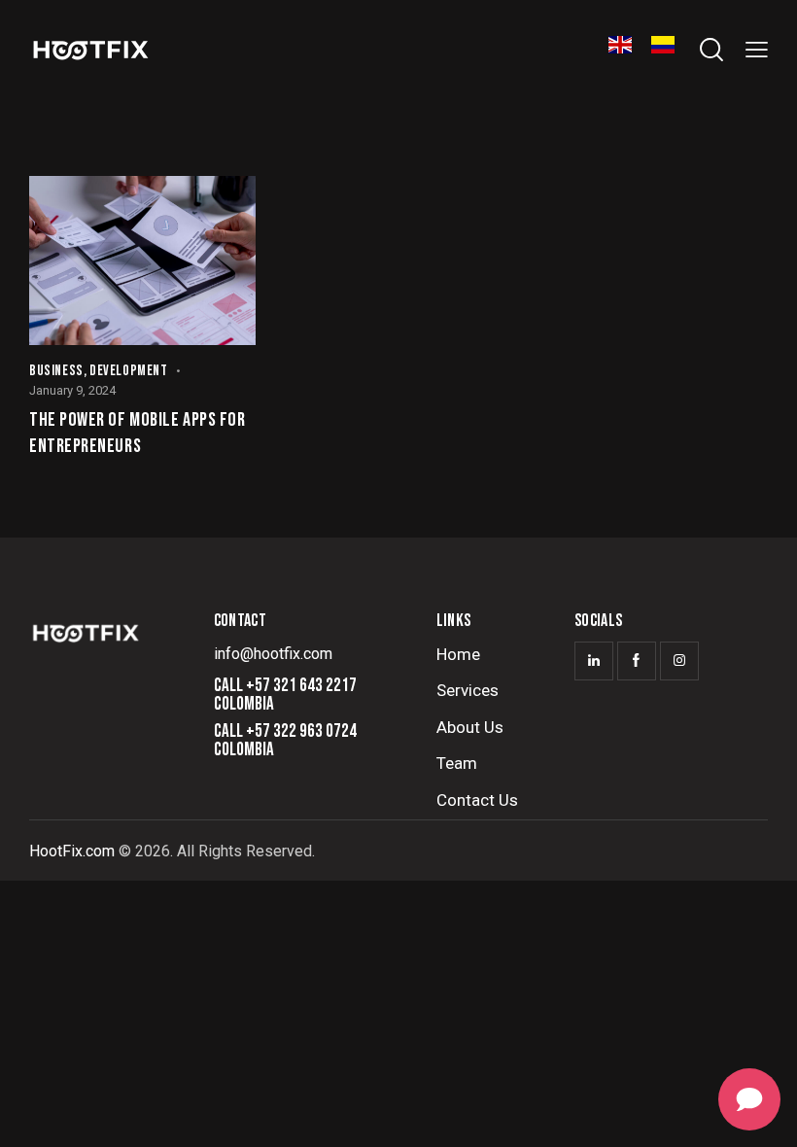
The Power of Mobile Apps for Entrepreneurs (137, 433)
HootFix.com (72, 851)
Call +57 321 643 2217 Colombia (285, 695)
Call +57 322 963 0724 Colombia (285, 740)
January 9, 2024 (72, 390)
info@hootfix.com (273, 653)
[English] (620, 48)
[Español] (663, 48)
